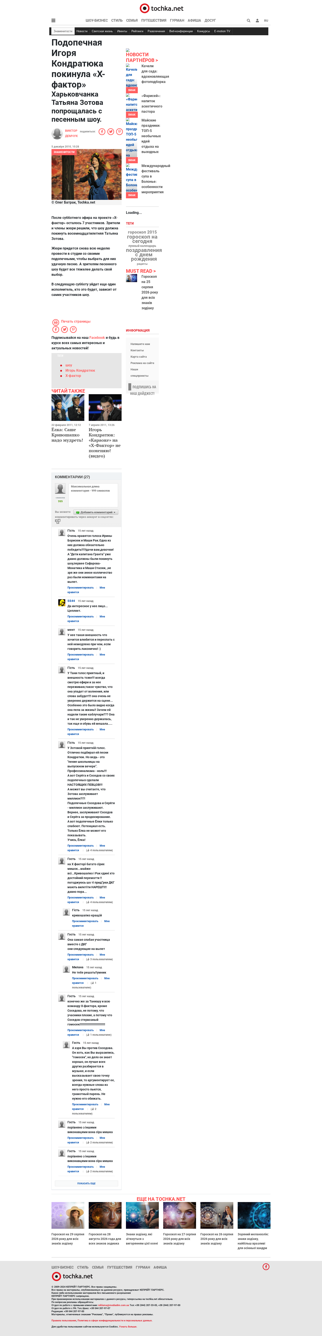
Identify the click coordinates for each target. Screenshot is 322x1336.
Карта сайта (139, 356)
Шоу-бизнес (97, 20)
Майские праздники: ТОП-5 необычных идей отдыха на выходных (151, 136)
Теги (130, 223)
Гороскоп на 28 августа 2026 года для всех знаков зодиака (105, 1238)
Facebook (97, 338)
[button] (257, 20)
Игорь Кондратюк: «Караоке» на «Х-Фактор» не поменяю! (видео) (105, 443)
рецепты (142, 263)
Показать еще (86, 1183)
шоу (68, 365)
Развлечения (156, 31)
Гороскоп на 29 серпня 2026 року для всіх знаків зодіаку (67, 1238)
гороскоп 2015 (142, 232)
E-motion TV (222, 31)
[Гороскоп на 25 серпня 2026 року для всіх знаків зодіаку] (131, 278)
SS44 (71, 601)
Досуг (210, 20)
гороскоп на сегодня (142, 239)
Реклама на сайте (142, 363)
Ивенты (122, 31)
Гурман (177, 20)
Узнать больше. (128, 1326)
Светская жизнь (102, 31)
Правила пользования (63, 1320)
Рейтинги (137, 31)
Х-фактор (73, 376)
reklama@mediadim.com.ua (113, 1305)
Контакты (137, 350)
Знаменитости (63, 31)
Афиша (194, 20)
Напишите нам (140, 344)
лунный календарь (142, 246)
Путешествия (153, 20)
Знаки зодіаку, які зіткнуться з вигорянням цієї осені (142, 1238)
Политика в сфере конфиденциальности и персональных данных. (115, 1320)
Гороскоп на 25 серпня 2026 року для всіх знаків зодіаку (150, 292)
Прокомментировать (80, 587)
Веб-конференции (181, 31)
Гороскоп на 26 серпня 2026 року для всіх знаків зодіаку (216, 1238)
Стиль (117, 20)
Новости (81, 31)
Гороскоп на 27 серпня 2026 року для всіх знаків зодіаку (179, 1238)
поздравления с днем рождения (144, 254)
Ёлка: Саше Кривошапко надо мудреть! (67, 435)
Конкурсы (203, 31)
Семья (132, 20)
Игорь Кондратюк (80, 370)
